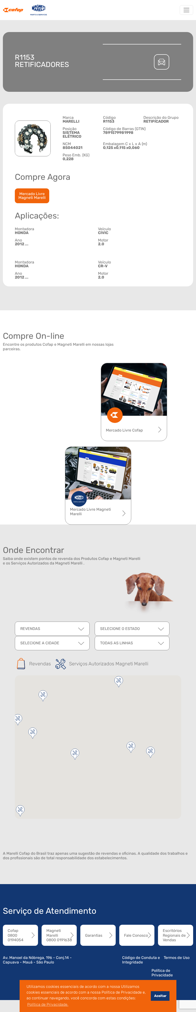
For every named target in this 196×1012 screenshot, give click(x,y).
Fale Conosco (136, 935)
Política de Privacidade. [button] (47, 1004)
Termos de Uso (177, 957)
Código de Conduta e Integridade (141, 959)
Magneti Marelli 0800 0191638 (59, 935)
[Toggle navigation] (186, 10)
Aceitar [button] (160, 996)
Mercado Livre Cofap (124, 430)
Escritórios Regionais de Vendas (174, 935)
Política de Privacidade (162, 972)
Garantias (93, 935)
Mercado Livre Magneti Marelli (32, 195)
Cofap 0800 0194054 (15, 935)
